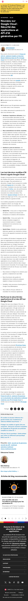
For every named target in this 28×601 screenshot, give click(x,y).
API (12, 75)
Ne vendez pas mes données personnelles (12, 597)
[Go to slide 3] (12, 518)
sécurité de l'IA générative (19, 443)
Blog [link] (11, 17)
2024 (9, 443)
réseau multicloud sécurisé (8, 449)
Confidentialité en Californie (17, 595)
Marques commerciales (10, 592)
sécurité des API (5, 445)
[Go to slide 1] (5, 518)
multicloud (14, 445)
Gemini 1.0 (10, 185)
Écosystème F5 (7, 497)
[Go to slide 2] (8, 518)
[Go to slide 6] (22, 518)
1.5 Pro (11, 189)
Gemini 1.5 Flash (12, 195)
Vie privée (6, 595)
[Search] (23, 1)
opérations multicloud (7, 447)
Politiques (21, 592)
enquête (18, 80)
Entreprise (4, 17)
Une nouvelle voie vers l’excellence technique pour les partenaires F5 (13, 501)
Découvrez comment (18, 543)
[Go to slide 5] (19, 518)
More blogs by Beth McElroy (9, 471)
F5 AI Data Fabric (21, 345)
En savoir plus (5, 11)
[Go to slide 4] (15, 518)
